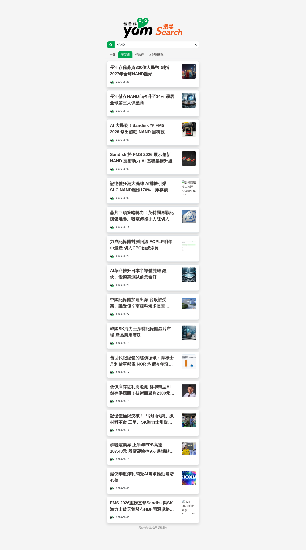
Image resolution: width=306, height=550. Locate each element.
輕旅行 (139, 54)
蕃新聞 (125, 54)
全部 (112, 54)
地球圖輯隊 (156, 54)
